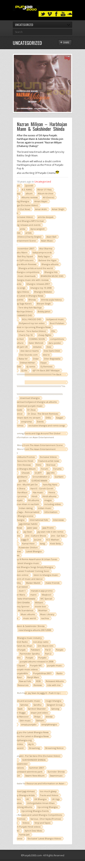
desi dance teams (29, 350)
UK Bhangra (40, 799)
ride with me (53, 685)
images (48, 500)
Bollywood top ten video (31, 323)
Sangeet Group (54, 704)
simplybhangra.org (22, 740)
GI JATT (38, 472)
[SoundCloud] (69, 14)
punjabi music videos (27, 669)
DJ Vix (24, 370)
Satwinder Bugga (17, 712)
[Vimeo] (49, 14)
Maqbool (46, 594)
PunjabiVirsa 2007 (42, 673)
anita (22, 228)
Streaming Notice (54, 748)
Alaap (17, 193)
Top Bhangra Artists (25, 795)
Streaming (34, 748)
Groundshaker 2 (41, 476)
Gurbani (59, 476)
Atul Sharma (45, 248)
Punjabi (42, 657)
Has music (38, 492)
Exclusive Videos (48, 456)
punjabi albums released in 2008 (36, 661)
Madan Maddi (33, 582)
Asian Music (47, 240)
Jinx (18, 535)
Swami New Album (34, 775)
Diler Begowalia (52, 358)
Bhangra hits (50, 272)
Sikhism (40, 720)
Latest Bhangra (34, 551)
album (29, 193)
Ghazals (25, 472)
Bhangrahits (17, 299)
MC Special (46, 598)
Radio (59, 673)
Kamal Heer (28, 543)
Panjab (59, 649)
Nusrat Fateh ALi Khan (20, 645)
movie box (40, 606)
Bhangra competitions (27, 272)
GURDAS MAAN (39, 480)
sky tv (31, 744)
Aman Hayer (40, 201)
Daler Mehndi (36, 342)
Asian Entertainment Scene (21, 240)
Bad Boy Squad (25, 256)
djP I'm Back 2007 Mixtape (46, 370)
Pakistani (35, 649)
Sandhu (37, 704)
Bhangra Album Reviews (23, 264)
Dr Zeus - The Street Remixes (43, 413)
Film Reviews (24, 464)
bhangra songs (17, 287)
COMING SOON (37, 338)
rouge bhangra (53, 700)
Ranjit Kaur (16, 677)
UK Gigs (56, 799)
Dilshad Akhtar (27, 362)
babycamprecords (42, 252)
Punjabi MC (36, 665)
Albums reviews (30, 197)
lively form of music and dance (26, 578)
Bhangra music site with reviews (32, 279)
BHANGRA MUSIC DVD (52, 276)
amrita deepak (45, 217)
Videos (26, 822)
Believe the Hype (47, 260)
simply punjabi (28, 724)
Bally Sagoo (44, 256)
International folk (39, 519)
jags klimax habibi (28, 523)
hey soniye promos (16, 496)
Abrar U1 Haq (44, 189)
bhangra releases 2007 (38, 283)
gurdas (22, 480)
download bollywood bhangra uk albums (35, 401)
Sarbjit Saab (16, 708)
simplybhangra (49, 724)
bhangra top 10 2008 (41, 287)
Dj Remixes (46, 366)
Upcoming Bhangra (47, 807)
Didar (36, 358)
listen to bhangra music (46, 574)
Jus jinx (37, 539)
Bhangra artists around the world (36, 268)
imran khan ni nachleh (27, 504)
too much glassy (48, 791)
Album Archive (45, 193)
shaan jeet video (39, 712)
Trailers (17, 799)
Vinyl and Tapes (42, 822)
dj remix (30, 366)
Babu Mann (21, 252)
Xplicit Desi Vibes (33, 830)
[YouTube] (63, 14)
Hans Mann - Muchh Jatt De (23, 484)
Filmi (38, 464)
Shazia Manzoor (20, 716)
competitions (57, 338)
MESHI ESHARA (22, 602)
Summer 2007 (36, 767)
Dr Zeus (31, 409)
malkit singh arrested (16, 586)
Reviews (38, 685)
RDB (38, 681)
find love (50, 464)
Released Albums (55, 681)
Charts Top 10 (26, 335)
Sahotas (24, 704)
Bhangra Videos (21, 291)
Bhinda (32, 299)
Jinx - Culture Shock (36, 535)
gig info (51, 472)
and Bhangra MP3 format (30, 220)
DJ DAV (17, 366)
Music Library (47, 614)
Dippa (43, 362)
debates (37, 346)
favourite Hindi (25, 460)
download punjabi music (29, 405)
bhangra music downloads (21, 276)
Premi (17, 657)
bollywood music (55, 319)
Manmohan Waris (16, 594)
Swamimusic (56, 775)
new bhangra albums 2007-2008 (35, 630)
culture (19, 342)
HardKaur (22, 492)
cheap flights (44, 335)
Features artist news (48, 460)
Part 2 (48, 653)
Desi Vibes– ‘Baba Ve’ (17, 358)
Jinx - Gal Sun (58, 535)
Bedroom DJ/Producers (21, 260)
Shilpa (37, 716)
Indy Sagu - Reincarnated (26, 512)
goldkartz (22, 476)
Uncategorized (42, 181)
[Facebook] (56, 14)
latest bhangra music (28, 563)
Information (50, 512)
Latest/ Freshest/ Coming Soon (33, 571)
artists (28, 232)
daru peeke (54, 342)
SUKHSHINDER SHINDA (33, 759)
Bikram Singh (44, 303)
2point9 (29, 185)
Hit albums (33, 500)
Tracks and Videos (49, 795)
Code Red (18, 338)
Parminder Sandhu (30, 653)
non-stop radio (40, 641)
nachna (45, 618)
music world (29, 618)
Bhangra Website (43, 291)
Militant (39, 602)
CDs (53, 331)
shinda (49, 716)
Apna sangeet (37, 228)
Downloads (16, 409)
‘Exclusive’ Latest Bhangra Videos (44, 838)
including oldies (52, 504)
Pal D (48, 649)
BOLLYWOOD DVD (31, 319)
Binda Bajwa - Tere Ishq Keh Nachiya (23, 307)
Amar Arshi (41, 209)
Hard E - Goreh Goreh (41, 488)
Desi (49, 346)
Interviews (58, 519)
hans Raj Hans (50, 484)
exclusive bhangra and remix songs (46, 425)
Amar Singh (58, 209)
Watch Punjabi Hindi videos (26, 826)
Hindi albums (49, 496)
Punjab (29, 657)
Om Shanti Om (45, 645)
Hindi (34, 496)
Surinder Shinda (56, 771)
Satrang (55, 708)
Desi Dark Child (52, 350)
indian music (44, 508)
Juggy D (25, 539)
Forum (44, 468)
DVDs (48, 417)
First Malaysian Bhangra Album (20, 468)
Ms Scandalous (25, 610)
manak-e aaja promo (42, 590)
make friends (52, 582)
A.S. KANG (27, 189)
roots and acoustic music (27, 700)
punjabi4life (21, 673)
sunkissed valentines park (29, 771)
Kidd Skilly (55, 543)
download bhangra (30, 397)
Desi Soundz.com (28, 354)
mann (33, 594)
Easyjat (59, 417)
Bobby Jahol (44, 311)
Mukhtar (42, 610)
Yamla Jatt (24, 834)
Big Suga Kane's (23, 303)
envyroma (26, 421)
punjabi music (54, 665)
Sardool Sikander (37, 708)
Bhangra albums (50, 264)
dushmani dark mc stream (26, 417)
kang (42, 543)
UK (27, 799)
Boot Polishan (57, 323)
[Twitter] (43, 14)
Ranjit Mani (33, 677)
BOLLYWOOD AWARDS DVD (18, 315)
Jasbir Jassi (32, 527)
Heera (51, 492)
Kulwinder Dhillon (28, 547)
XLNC (16, 830)
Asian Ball (51, 236)
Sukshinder (22, 763)
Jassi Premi (48, 527)
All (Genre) (48, 197)
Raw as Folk (25, 681)
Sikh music (25, 720)
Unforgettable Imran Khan (41, 803)
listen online (21, 574)
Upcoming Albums (22, 807)
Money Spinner (21, 606)
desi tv (46, 354)
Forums (57, 468)
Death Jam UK (20, 346)
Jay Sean (28, 531)
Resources (23, 685)
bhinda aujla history (51, 299)
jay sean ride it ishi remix (50, 531)
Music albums (28, 614)
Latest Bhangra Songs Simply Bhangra (33, 567)
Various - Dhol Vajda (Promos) (45, 818)
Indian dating (26, 508)
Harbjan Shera (17, 488)
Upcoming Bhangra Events (35, 810)
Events (40, 421)
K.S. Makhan (52, 539)
